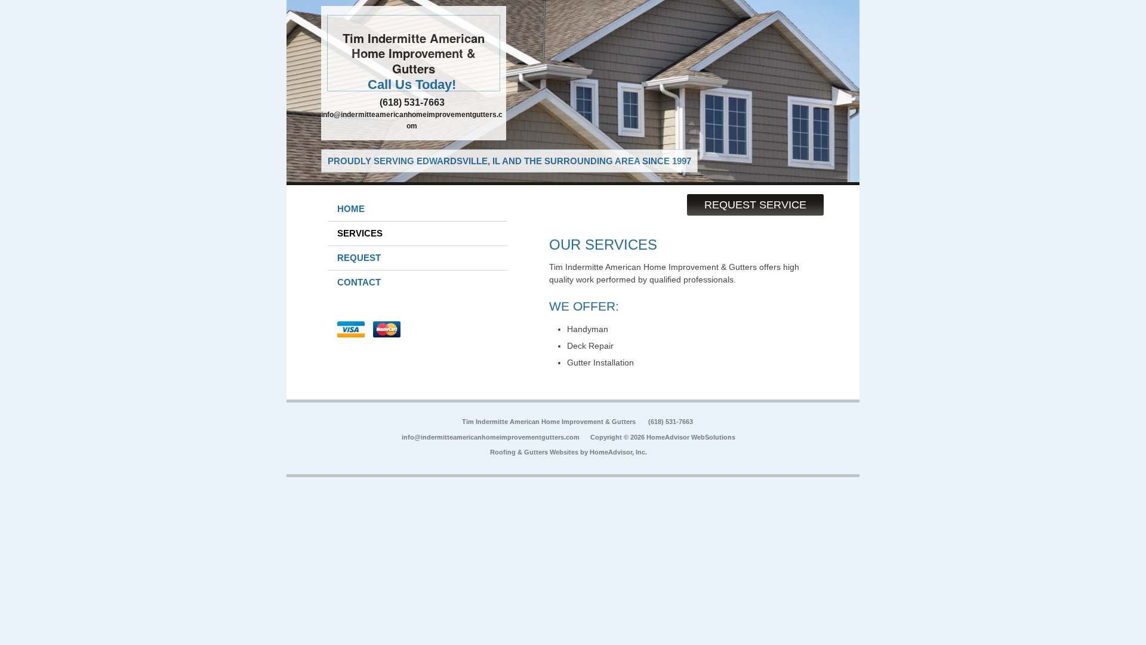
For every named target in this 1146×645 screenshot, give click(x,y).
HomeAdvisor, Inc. (618, 452)
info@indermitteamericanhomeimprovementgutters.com (491, 437)
